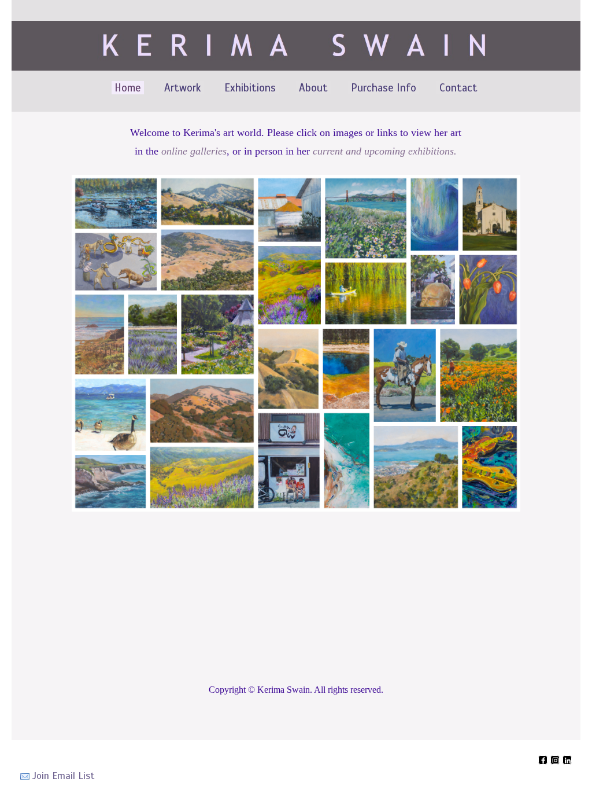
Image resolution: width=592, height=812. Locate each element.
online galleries (194, 151)
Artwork (182, 87)
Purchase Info (383, 87)
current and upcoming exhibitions (383, 151)
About (313, 87)
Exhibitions (250, 87)
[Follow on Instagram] (556, 762)
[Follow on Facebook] (544, 762)
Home (127, 87)
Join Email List (63, 776)
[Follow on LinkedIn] (567, 762)
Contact (458, 87)
